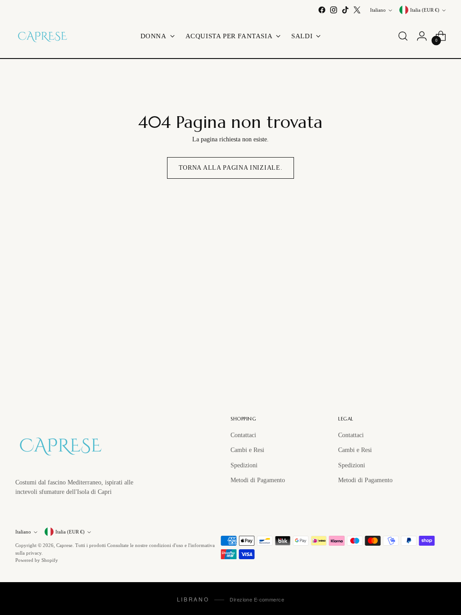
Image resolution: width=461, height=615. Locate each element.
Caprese (64, 545)
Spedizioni (244, 465)
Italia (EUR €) (424, 10)
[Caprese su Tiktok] (345, 10)
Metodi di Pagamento (257, 480)
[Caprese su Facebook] (322, 10)
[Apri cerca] (403, 36)
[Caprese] (42, 36)
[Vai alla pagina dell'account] (422, 36)
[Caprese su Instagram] (334, 10)
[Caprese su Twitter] (357, 10)
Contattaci (243, 435)
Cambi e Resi (247, 449)
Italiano (378, 10)
